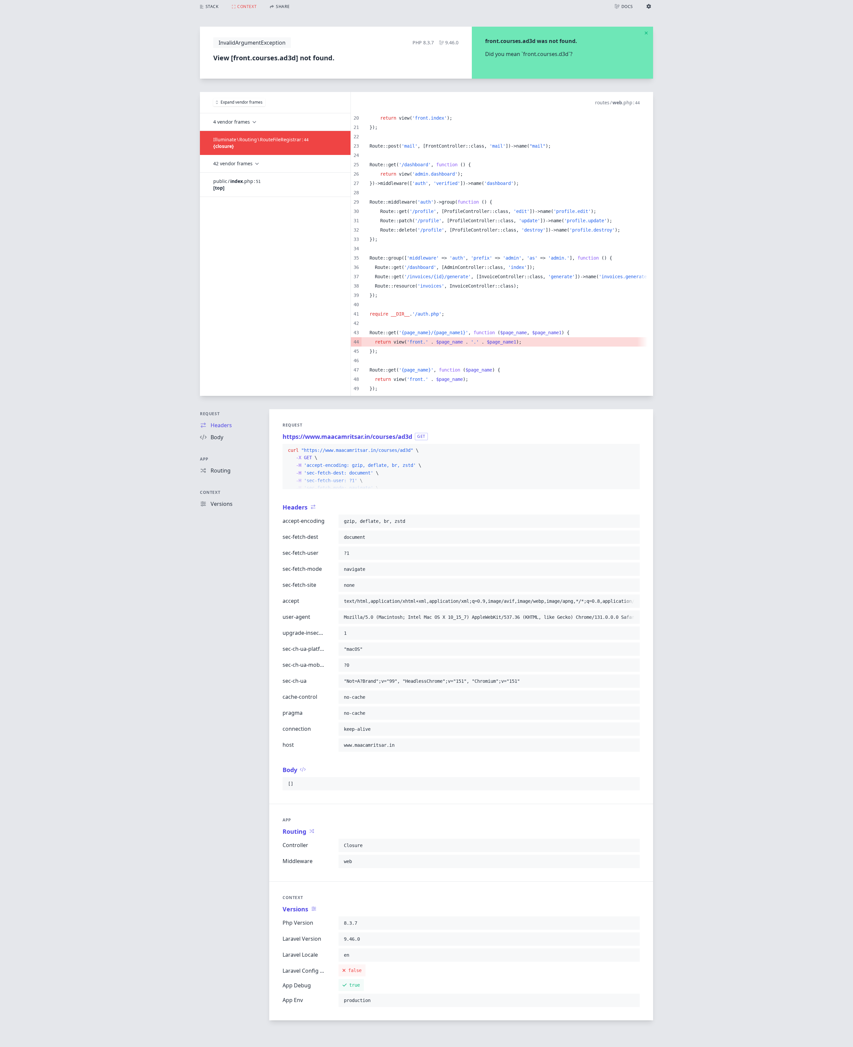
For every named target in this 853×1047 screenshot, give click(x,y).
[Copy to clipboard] (632, 451)
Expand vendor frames (242, 102)
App (204, 459)
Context (210, 492)
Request (210, 414)
